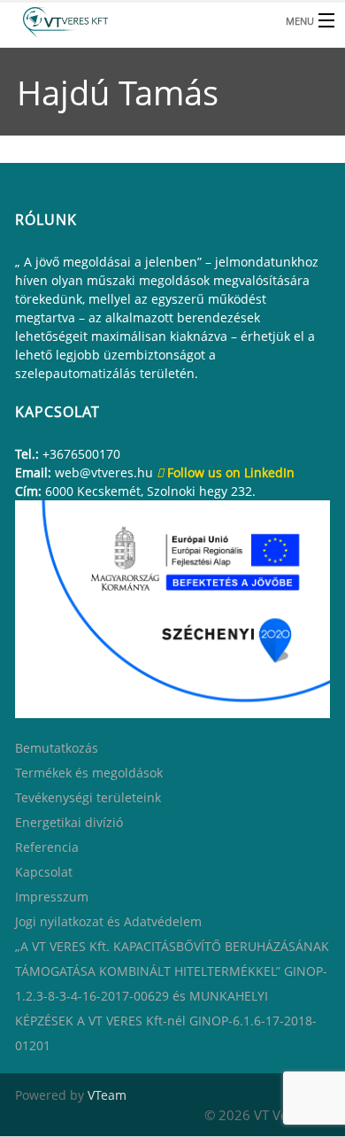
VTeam (107, 1095)
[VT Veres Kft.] (137, 20)
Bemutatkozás (56, 747)
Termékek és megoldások (89, 772)
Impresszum (51, 896)
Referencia (47, 847)
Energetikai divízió (69, 822)
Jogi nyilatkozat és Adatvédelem (108, 921)
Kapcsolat (44, 871)
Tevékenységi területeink (88, 797)
